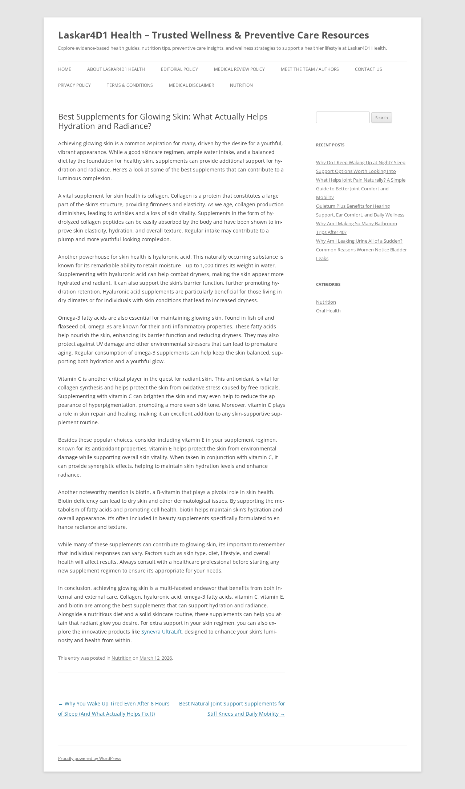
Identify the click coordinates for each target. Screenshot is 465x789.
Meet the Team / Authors (310, 69)
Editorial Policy (179, 69)
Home (64, 69)
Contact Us (368, 69)
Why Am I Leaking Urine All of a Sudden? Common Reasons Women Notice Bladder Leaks (361, 250)
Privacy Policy (74, 85)
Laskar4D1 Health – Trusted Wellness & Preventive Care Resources (213, 34)
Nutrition (241, 85)
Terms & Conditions (130, 85)
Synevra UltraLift (161, 631)
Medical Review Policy (239, 69)
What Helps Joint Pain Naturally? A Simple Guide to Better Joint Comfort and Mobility (360, 189)
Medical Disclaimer (191, 85)
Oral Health (328, 310)
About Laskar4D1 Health (116, 69)
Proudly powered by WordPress (89, 758)
